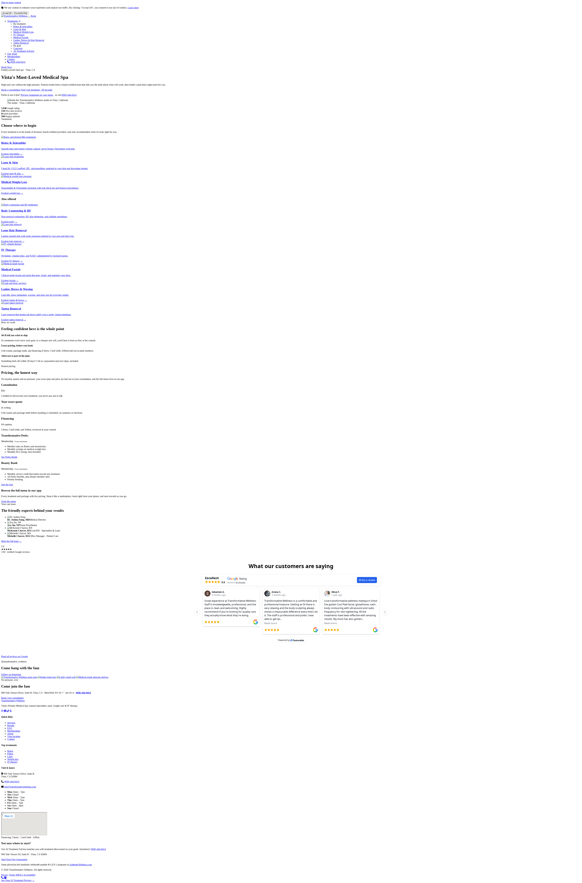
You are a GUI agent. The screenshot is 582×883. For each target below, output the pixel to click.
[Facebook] (5, 711)
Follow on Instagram (11, 674)
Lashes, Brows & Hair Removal (28, 40)
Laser (10, 756)
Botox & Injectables (22, 26)
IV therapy (12, 762)
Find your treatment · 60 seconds (36, 90)
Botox (10, 751)
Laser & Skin (19, 29)
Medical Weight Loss (23, 32)
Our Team (12, 54)
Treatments (12, 21)
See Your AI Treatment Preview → (18, 880)
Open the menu (8, 501)
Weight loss (12, 759)
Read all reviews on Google (14, 656)
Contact (11, 59)
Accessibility (29, 875)
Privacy (4, 875)
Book (33, 16)
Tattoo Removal (21, 43)
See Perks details (9, 457)
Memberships (13, 56)
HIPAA (19, 875)
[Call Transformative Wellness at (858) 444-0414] (2, 877)
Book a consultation (10, 90)
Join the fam (7, 484)
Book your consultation (12, 698)
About (10, 733)
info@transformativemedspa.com (20, 786)
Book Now (6, 67)
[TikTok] (8, 711)
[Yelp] (11, 711)
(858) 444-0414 (17, 62)
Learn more (133, 7)
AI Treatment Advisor (23, 51)
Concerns (17, 48)
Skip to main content (11, 2)
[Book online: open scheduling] (5, 877)
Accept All (6, 13)
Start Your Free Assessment (14, 859)
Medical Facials (20, 37)
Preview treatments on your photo (37, 95)
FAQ (9, 728)
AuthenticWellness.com (80, 864)
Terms (12, 875)
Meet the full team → (11, 541)
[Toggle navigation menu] (29, 16)
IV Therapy (19, 34)
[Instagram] (2, 711)
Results (10, 725)
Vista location (13, 736)
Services (11, 722)
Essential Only (20, 13)
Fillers (10, 753)
